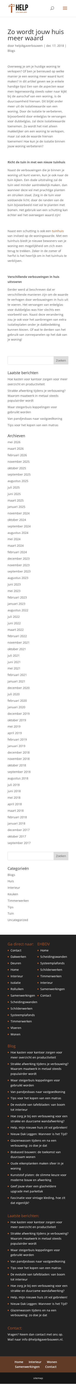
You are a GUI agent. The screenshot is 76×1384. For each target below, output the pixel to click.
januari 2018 (16, 823)
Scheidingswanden (24, 1002)
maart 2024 (16, 546)
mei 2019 (14, 726)
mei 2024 (14, 539)
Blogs (11, 51)
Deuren (16, 963)
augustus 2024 (18, 533)
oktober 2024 (17, 520)
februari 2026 (17, 455)
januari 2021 (16, 681)
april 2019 (15, 733)
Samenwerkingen (23, 995)
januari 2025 (16, 507)
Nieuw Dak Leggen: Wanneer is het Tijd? (39, 1134)
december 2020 (19, 688)
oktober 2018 (17, 765)
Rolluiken (17, 989)
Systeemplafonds (23, 1015)
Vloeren (16, 1028)
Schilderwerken (22, 1008)
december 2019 (19, 714)
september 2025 (19, 474)
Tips (11, 907)
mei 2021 (14, 668)
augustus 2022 (18, 610)
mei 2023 (14, 591)
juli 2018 (14, 785)
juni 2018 (14, 791)
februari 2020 (17, 701)
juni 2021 (14, 662)
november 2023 (19, 565)
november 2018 (19, 759)
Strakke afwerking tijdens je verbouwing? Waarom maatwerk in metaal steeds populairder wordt (36, 396)
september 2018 (19, 772)
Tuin (11, 913)
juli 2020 (14, 694)
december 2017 (19, 830)
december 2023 (19, 559)
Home (15, 970)
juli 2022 (14, 617)
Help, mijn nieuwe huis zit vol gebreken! (39, 1127)
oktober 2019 (17, 720)
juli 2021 (14, 655)
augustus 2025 (18, 481)
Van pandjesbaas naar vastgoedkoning (35, 419)
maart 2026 (16, 449)
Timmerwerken (18, 901)
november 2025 (19, 462)
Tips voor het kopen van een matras (33, 425)
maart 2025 (16, 500)
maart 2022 (16, 630)
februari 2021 (17, 675)
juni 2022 (14, 623)
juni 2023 (14, 584)
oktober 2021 (17, 649)
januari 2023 (16, 604)
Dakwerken (18, 957)
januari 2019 (16, 746)
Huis (11, 881)
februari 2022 (17, 636)
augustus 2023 (18, 578)
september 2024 (19, 526)
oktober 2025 (17, 468)
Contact (16, 950)
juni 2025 (14, 494)
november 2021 (19, 642)
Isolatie (16, 983)
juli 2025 (14, 487)
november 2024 (19, 513)
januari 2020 (16, 707)
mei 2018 (14, 798)
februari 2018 (17, 817)
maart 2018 (16, 811)
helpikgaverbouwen (29, 46)
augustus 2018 (18, 778)
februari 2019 (17, 739)
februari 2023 (17, 597)
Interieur (14, 888)
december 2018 (19, 752)
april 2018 (15, 804)
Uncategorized (18, 920)
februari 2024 (17, 552)
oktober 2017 (17, 836)
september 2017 (19, 843)
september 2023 (19, 571)
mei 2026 (14, 442)
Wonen (15, 1034)
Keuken (13, 894)
